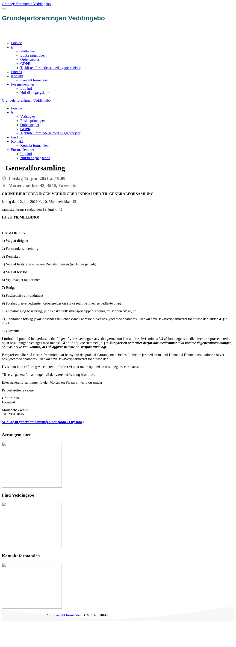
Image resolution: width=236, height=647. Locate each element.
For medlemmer (22, 84)
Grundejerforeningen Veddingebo (26, 4)
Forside (16, 43)
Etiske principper (32, 55)
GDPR (25, 64)
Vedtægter (27, 51)
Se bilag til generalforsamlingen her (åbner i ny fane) (43, 422)
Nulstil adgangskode (35, 93)
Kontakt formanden (34, 80)
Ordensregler (29, 59)
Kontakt (17, 76)
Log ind (26, 88)
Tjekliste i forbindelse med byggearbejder (50, 68)
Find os (16, 72)
